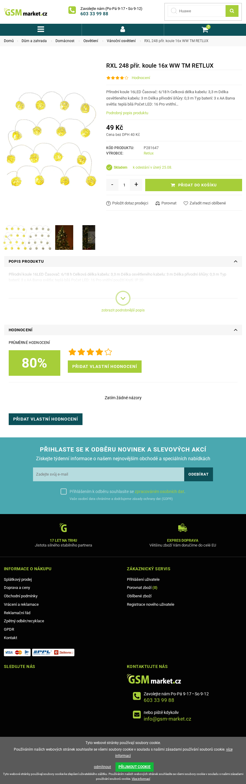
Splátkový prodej (18, 579)
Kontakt (10, 637)
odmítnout (102, 767)
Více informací (141, 778)
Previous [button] (9, 237)
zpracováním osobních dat (159, 491)
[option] (15, 237)
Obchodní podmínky (21, 596)
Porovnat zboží (142, 587)
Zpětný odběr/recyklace (24, 621)
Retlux (149, 153)
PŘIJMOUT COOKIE (134, 767)
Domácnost (65, 41)
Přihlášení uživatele (143, 579)
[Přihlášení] (123, 30)
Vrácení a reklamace (21, 604)
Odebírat (198, 474)
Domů (9, 41)
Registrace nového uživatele (150, 604)
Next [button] (94, 237)
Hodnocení (141, 77)
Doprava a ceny (17, 587)
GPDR (9, 629)
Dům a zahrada (34, 41)
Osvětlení (90, 41)
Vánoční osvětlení (121, 41)
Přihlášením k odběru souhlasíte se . (127, 491)
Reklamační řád (17, 613)
